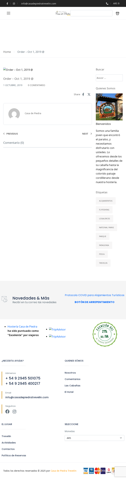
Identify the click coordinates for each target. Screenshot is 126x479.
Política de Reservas (14, 455)
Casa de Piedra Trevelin (63, 470)
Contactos (8, 449)
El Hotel (69, 392)
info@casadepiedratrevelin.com (38, 3)
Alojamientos (105, 201)
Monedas (70, 431)
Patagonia (104, 245)
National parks (106, 227)
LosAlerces (104, 218)
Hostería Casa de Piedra (22, 326)
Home (7, 52)
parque (102, 236)
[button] (117, 13)
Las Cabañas (72, 385)
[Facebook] (7, 411)
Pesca (102, 254)
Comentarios (72, 379)
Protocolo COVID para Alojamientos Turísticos (94, 295)
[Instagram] (14, 411)
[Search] (119, 78)
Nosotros (70, 372)
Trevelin (103, 263)
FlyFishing (104, 209)
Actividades (9, 442)
